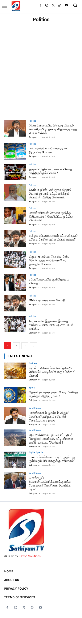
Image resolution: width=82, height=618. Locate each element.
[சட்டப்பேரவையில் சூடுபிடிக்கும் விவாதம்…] (15, 282)
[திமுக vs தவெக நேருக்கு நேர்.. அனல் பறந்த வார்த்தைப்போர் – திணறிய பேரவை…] (15, 259)
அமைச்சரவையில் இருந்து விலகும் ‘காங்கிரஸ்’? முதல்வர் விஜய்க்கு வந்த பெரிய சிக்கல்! (53, 129)
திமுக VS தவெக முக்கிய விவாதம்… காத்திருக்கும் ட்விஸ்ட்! (53, 171)
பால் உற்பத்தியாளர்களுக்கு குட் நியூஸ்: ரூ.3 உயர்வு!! (48, 150)
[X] (53, 5)
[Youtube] (66, 5)
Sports (32, 388)
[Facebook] (40, 5)
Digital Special (36, 453)
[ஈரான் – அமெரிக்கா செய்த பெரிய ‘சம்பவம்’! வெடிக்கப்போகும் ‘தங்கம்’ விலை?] (15, 371)
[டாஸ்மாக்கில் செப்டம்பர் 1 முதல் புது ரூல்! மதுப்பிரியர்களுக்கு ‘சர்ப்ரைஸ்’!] (15, 460)
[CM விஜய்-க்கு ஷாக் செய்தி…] (15, 303)
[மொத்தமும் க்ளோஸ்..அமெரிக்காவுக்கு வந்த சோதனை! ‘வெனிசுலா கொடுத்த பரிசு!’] (15, 480)
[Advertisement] (41, 68)
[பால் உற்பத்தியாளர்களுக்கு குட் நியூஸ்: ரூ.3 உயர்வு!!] (15, 151)
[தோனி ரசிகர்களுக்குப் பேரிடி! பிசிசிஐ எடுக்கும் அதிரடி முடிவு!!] (15, 395)
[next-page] (33, 345)
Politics (32, 121)
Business (33, 364)
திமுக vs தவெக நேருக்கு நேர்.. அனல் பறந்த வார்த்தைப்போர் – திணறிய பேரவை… (49, 260)
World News (35, 408)
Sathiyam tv (34, 137)
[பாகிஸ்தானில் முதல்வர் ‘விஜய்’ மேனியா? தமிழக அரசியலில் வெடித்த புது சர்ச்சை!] (15, 415)
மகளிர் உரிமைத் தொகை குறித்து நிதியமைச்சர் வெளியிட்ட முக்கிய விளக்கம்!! (51, 216)
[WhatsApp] (59, 5)
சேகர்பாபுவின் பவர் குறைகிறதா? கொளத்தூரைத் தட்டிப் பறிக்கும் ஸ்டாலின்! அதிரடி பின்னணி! (50, 193)
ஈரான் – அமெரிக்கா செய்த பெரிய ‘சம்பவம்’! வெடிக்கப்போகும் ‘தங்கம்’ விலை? (52, 371)
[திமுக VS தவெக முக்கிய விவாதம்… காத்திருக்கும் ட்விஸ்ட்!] (15, 172)
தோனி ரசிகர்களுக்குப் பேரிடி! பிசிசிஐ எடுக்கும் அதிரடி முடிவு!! (53, 394)
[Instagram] (47, 5)
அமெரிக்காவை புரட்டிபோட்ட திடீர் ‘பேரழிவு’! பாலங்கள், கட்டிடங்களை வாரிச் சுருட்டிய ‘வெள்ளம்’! (51, 438)
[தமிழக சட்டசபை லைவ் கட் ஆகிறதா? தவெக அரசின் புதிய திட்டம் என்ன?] (15, 238)
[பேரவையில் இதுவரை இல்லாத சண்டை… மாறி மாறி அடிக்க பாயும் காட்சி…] (15, 324)
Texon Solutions (30, 556)
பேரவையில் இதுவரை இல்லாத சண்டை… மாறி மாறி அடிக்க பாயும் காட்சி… (51, 325)
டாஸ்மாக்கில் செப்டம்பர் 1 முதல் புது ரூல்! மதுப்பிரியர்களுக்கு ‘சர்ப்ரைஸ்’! (52, 459)
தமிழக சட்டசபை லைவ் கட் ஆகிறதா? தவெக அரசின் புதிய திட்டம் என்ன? (53, 237)
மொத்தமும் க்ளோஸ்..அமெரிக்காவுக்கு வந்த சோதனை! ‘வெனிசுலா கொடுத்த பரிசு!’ (50, 483)
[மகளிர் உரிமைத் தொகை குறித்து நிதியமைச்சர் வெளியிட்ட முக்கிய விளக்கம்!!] (15, 215)
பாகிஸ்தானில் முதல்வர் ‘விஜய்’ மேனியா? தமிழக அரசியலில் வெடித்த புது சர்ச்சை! (49, 416)
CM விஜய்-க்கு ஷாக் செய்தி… (48, 300)
